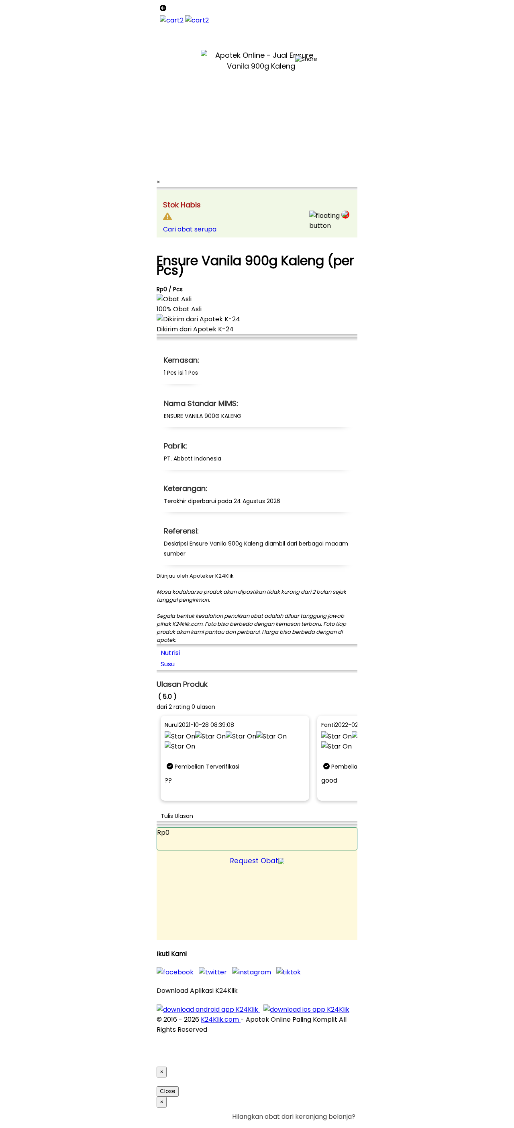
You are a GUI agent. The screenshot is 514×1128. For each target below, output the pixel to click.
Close (167, 1091)
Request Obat (254, 861)
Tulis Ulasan (177, 816)
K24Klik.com (221, 1019)
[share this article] (306, 59)
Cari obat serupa (189, 229)
